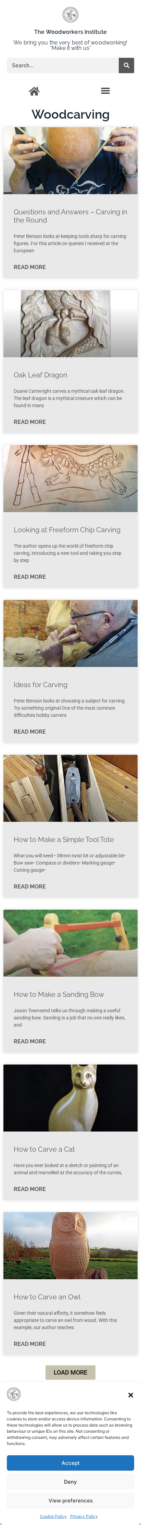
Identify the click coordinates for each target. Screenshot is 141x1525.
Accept (71, 1463)
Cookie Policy (53, 1516)
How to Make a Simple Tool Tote (64, 839)
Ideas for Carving (40, 685)
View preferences (71, 1500)
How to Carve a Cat (44, 1149)
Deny (70, 1482)
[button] (130, 1395)
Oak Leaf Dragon (40, 375)
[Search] (126, 65)
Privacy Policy (84, 1516)
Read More (30, 267)
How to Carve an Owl (47, 1297)
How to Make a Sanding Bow (59, 994)
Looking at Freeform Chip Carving (67, 530)
